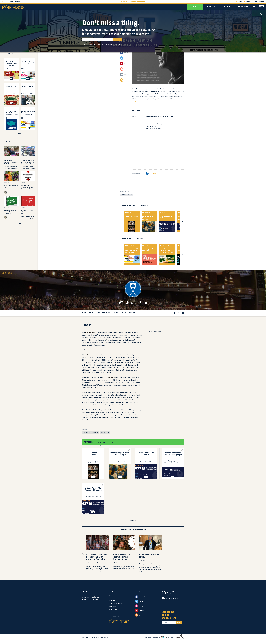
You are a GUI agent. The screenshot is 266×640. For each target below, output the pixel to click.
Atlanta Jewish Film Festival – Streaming (93, 489)
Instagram (142, 606)
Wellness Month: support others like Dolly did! (10, 162)
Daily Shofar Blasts (28, 86)
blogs (124, 313)
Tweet (126, 58)
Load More (133, 520)
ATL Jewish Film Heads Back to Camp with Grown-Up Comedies (96, 556)
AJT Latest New (94, 599)
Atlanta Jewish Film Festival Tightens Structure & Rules (121, 556)
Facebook (142, 597)
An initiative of (11, 1)
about (84, 313)
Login (255, 1)
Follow (248, 1)
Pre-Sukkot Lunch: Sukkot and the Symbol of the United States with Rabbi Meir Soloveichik (167, 252)
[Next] (182, 221)
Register (261, 1)
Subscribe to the (133, 1)
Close (261, 17)
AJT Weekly (85, 599)
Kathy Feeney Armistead (12, 166)
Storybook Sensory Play (28, 63)
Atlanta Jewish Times (88, 596)
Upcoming (101, 442)
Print (126, 74)
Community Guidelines (115, 603)
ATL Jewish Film (154, 173)
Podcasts (243, 6)
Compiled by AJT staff (93, 562)
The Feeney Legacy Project (13, 168)
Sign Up (117, 40)
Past (113, 442)
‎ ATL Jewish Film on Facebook (155, 331)
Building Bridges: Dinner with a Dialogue (147, 217)
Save (125, 80)
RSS (140, 615)
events (91, 313)
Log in (168, 598)
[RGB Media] (164, 637)
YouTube (141, 610)
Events (195, 6)
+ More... (134, 102)
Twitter (141, 601)
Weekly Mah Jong (11, 86)
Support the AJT (95, 597)
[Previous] (121, 221)
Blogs (227, 6)
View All (19, 133)
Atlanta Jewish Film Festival (166, 217)
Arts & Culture (105, 432)
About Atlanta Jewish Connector (119, 596)
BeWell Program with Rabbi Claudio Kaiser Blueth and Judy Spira (131, 251)
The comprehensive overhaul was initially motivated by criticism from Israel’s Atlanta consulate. (124, 568)
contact (132, 313)
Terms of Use (106, 44)
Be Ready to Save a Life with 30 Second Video (27, 212)
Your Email (165, 622)
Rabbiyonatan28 (14, 193)
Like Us (240, 1)
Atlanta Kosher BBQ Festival (30, 168)
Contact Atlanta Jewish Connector (116, 599)
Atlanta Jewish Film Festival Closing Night (173, 453)
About (261, 7)
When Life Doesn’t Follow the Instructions (10, 212)
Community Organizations (90, 432)
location (116, 313)
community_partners (103, 313)
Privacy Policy (117, 44)
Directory (211, 6)
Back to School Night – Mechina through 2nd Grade (11, 112)
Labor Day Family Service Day (147, 250)
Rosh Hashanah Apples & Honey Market (11, 63)
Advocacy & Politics (126, 195)
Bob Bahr (116, 562)
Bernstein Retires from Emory (149, 555)
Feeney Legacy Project (28, 193)
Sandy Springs (140, 238)
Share (126, 52)
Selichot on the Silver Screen (132, 217)
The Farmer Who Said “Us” (11, 186)
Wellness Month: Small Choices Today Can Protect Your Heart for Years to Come (27, 188)
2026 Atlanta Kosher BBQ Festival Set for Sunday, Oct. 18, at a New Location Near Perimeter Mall (27, 163)
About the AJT (85, 597)
